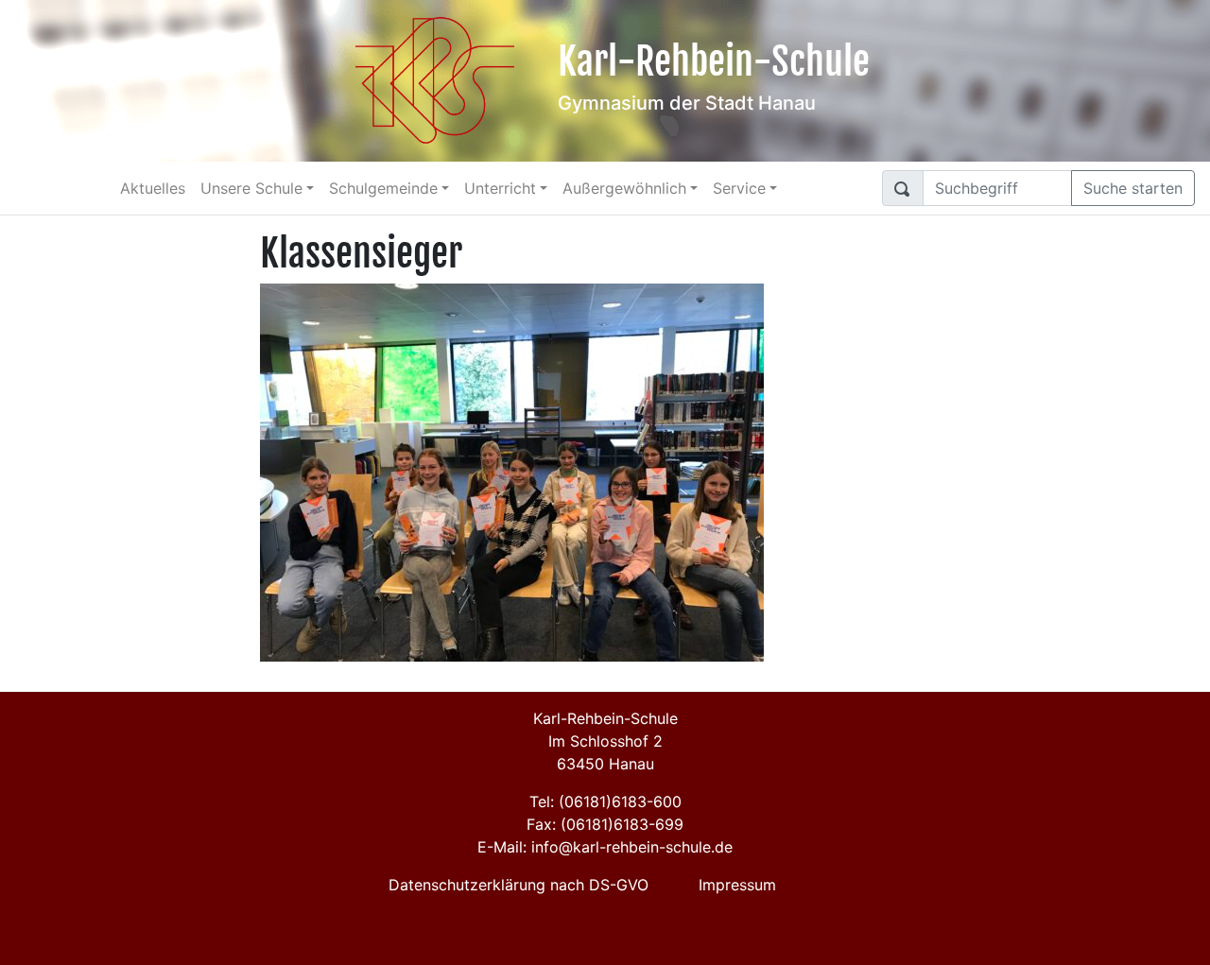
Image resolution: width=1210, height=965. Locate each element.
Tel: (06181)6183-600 (605, 801)
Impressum (737, 884)
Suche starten (1133, 188)
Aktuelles (152, 188)
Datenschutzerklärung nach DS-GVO (518, 884)
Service (739, 188)
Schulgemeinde (383, 188)
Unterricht (500, 188)
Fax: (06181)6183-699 (605, 824)
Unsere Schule (251, 188)
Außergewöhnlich (624, 188)
